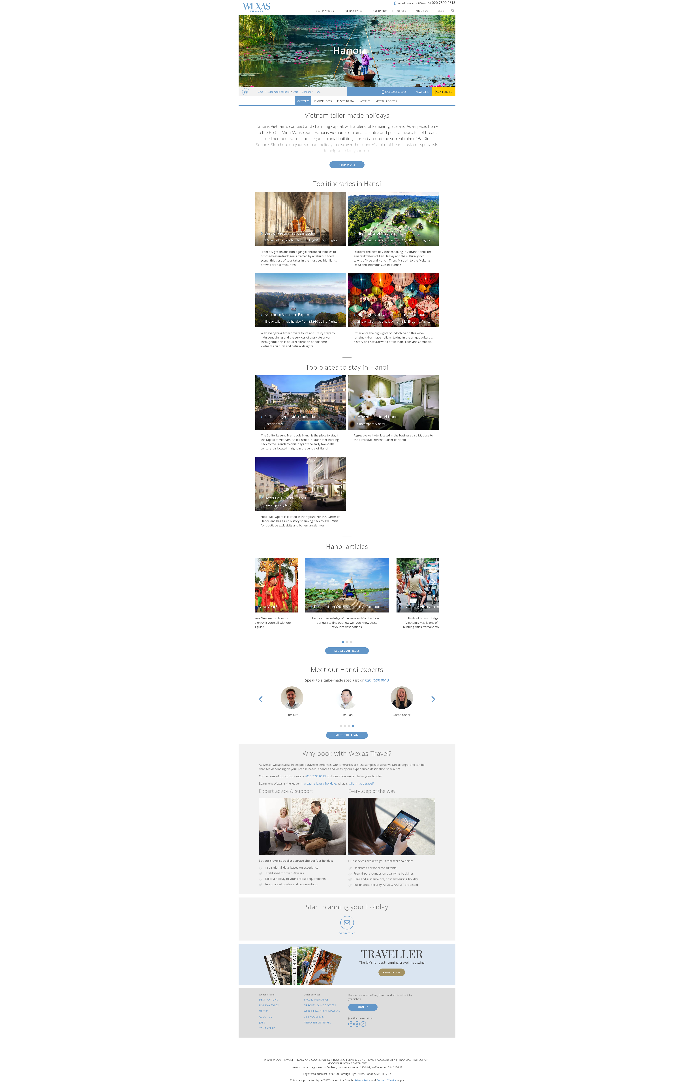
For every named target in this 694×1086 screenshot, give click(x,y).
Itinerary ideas (323, 101)
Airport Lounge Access (320, 1005)
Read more (347, 164)
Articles (365, 101)
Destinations (268, 999)
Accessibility (386, 1059)
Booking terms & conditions (354, 1059)
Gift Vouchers (314, 1016)
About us (265, 1016)
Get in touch (347, 933)
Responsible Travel (317, 1022)
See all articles (347, 650)
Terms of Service (386, 1080)
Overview (303, 101)
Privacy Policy (362, 1080)
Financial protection (413, 1059)
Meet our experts (386, 101)
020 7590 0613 (377, 680)
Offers (263, 1011)
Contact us (267, 1028)
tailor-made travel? (361, 783)
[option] (255, 595)
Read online (391, 972)
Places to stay (346, 101)
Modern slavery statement (347, 1063)
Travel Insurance (316, 999)
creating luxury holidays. (321, 783)
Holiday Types (269, 1005)
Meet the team (347, 735)
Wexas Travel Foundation (322, 1011)
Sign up (362, 1007)
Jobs (262, 1022)
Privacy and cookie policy (312, 1059)
